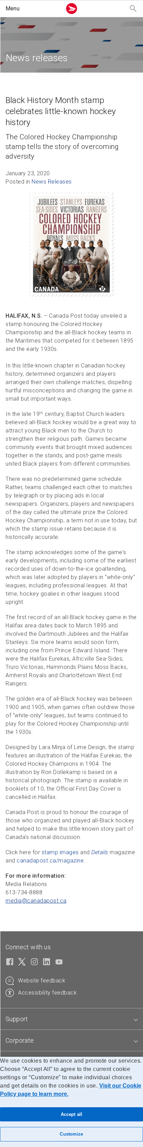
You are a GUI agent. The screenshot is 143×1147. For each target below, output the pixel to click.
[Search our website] (133, 8)
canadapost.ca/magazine (50, 860)
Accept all (71, 1114)
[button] (32, 8)
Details (99, 852)
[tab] (71, 1019)
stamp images (60, 852)
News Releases (52, 181)
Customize (71, 1134)
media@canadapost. (36, 900)
